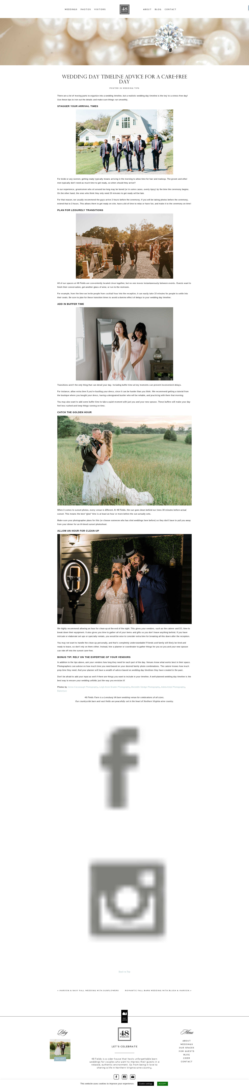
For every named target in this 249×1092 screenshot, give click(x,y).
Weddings (71, 9)
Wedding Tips (131, 88)
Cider (186, 1058)
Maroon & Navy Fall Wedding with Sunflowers (89, 990)
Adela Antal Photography (173, 687)
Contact (170, 9)
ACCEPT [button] (162, 1084)
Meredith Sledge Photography (145, 687)
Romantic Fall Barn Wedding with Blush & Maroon (157, 990)
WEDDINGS (186, 1044)
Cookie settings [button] (146, 1084)
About (147, 9)
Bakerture (62, 691)
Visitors (100, 9)
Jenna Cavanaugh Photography (83, 687)
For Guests (187, 1051)
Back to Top (124, 972)
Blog (158, 9)
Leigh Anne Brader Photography (114, 687)
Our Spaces (187, 1048)
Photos (86, 9)
